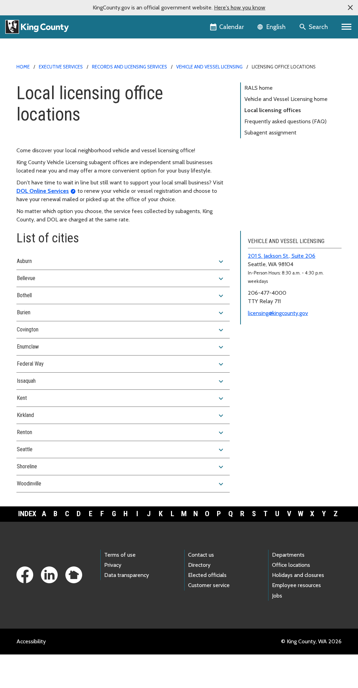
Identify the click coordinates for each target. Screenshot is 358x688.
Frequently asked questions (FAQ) (285, 121)
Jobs (277, 595)
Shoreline (121, 467)
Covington (121, 330)
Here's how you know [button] (239, 7)
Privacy (112, 565)
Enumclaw (121, 347)
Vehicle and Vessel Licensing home (286, 99)
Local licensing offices (272, 110)
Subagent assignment (270, 132)
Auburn (121, 261)
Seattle (121, 450)
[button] (350, 7)
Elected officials (207, 575)
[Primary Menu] (346, 26)
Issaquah (121, 381)
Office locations (291, 565)
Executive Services (61, 66)
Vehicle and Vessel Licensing (209, 66)
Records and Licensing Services (129, 66)
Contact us (201, 554)
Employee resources (296, 585)
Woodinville (121, 484)
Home (23, 66)
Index (27, 514)
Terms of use (120, 554)
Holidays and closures (298, 575)
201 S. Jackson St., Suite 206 (281, 255)
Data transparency (126, 575)
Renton (121, 433)
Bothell (121, 296)
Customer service (209, 585)
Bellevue (121, 279)
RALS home (258, 88)
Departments (288, 554)
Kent (121, 398)
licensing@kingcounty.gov (278, 313)
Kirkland (121, 415)
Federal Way (121, 364)
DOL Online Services (42, 191)
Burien (121, 313)
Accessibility (31, 641)
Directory (199, 565)
